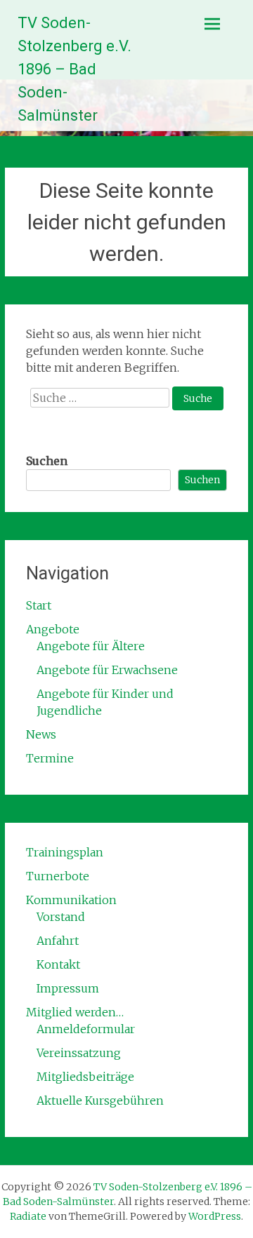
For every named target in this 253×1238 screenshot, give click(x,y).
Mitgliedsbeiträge (85, 1077)
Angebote (52, 629)
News (41, 734)
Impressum (68, 988)
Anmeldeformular (86, 1029)
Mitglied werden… (75, 1012)
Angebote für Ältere (91, 646)
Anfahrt (58, 941)
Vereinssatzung (79, 1053)
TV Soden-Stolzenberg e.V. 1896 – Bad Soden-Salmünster (74, 69)
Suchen (46, 461)
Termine (50, 758)
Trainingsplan (64, 852)
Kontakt (58, 964)
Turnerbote (57, 876)
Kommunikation (71, 900)
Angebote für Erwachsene (107, 670)
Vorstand (61, 917)
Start (38, 605)
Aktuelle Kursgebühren (100, 1101)
